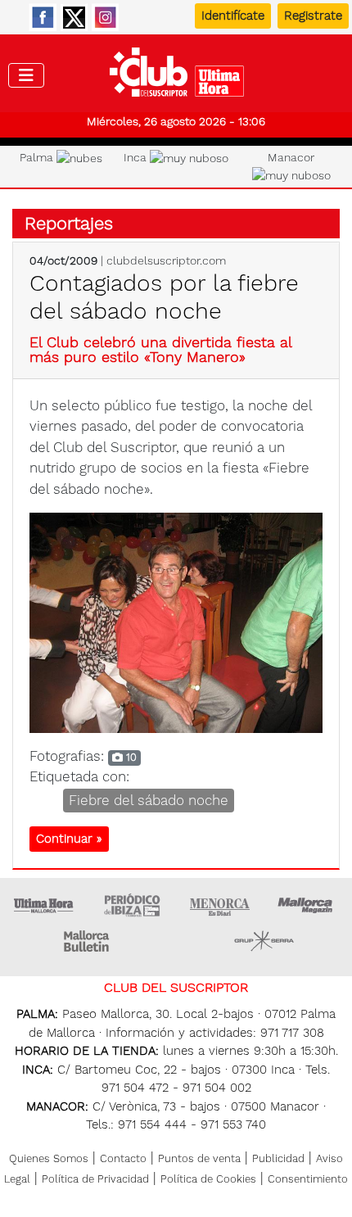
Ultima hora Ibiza (132, 905)
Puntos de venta (199, 1158)
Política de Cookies (208, 1179)
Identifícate (232, 15)
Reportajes (69, 223)
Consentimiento (308, 1179)
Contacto (123, 1158)
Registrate (313, 15)
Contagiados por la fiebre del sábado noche (164, 296)
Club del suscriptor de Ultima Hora (176, 76)
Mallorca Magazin (308, 905)
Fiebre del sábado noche (148, 800)
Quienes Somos (48, 1158)
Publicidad (278, 1158)
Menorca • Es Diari (220, 905)
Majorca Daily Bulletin (88, 941)
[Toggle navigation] (26, 75)
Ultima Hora (44, 905)
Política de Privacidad (95, 1179)
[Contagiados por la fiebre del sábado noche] (176, 621)
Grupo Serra (264, 941)
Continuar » (69, 838)
